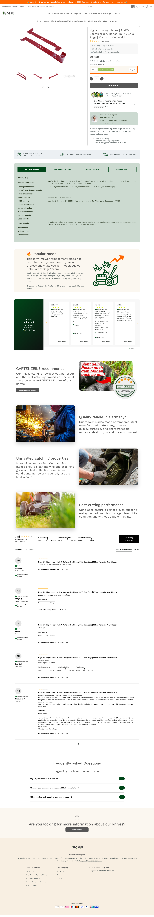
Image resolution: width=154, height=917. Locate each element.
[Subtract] (91, 78)
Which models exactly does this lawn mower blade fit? (51, 797)
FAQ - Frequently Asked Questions (38, 875)
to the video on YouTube (27, 390)
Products (46, 21)
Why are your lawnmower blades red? (44, 779)
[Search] (133, 6)
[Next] (48, 87)
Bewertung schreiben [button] (128, 539)
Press (59, 875)
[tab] (31, 169)
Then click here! (77, 829)
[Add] (102, 78)
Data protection (31, 885)
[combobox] (108, 6)
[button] (140, 6)
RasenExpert (74, 903)
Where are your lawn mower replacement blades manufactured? (54, 788)
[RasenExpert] (8, 13)
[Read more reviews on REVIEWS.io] (29, 330)
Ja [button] (58, 569)
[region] (91, 323)
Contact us (30, 871)
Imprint (59, 878)
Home (39, 21)
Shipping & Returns (33, 878)
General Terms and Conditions (36, 882)
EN (151, 6)
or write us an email (108, 123)
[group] (26, 536)
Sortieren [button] (19, 549)
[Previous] (43, 87)
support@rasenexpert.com (91, 861)
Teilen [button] (67, 569)
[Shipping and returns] (114, 61)
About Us (60, 871)
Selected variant (97, 64)
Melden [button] (62, 569)
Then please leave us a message (122, 858)
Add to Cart (113, 85)
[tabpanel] (77, 205)
